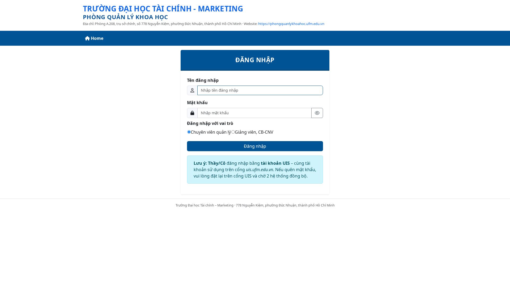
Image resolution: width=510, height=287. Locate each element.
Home (97, 38)
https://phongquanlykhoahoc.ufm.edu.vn (291, 23)
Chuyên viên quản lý (211, 132)
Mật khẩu (197, 102)
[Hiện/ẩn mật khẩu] (317, 113)
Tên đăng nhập (203, 80)
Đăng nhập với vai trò (210, 123)
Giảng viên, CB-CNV (254, 132)
